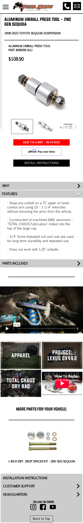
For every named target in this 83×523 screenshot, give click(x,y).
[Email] (77, 6)
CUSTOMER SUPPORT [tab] (19, 486)
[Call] (67, 6)
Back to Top (41, 519)
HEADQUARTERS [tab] (15, 494)
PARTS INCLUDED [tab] (15, 263)
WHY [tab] (5, 185)
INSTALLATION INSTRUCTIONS (25, 478)
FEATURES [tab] (9, 194)
